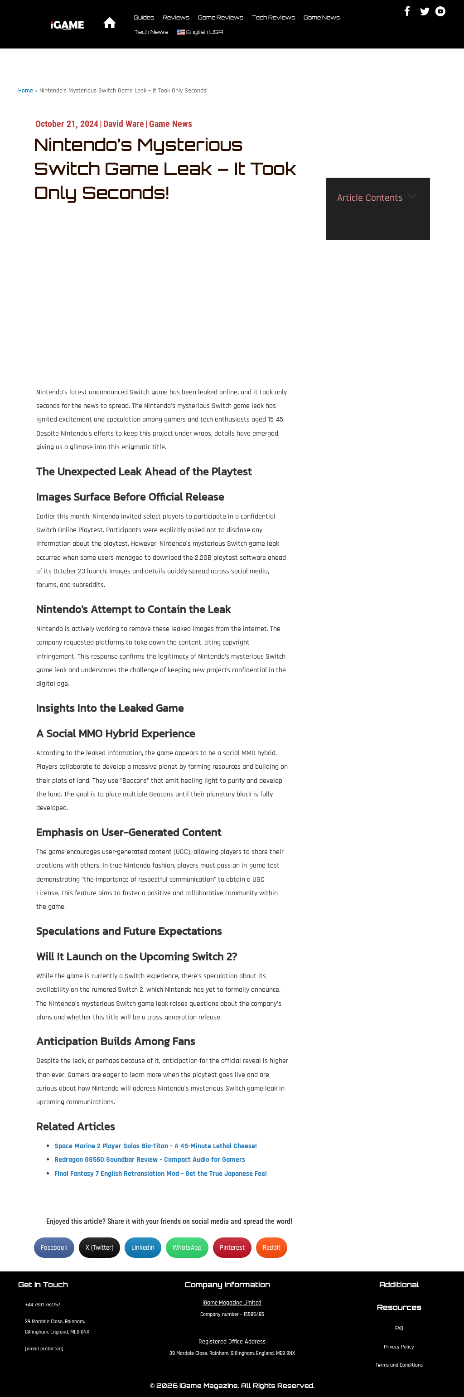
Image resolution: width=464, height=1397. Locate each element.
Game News (322, 17)
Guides (144, 17)
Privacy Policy (399, 1347)
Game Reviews (220, 17)
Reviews (176, 17)
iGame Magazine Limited (232, 1302)
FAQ (399, 1328)
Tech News (151, 32)
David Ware (123, 123)
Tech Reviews (273, 17)
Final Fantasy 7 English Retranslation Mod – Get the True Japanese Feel (160, 1174)
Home (25, 91)
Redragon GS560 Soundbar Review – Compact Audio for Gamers (149, 1159)
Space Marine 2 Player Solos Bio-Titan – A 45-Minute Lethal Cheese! (155, 1146)
